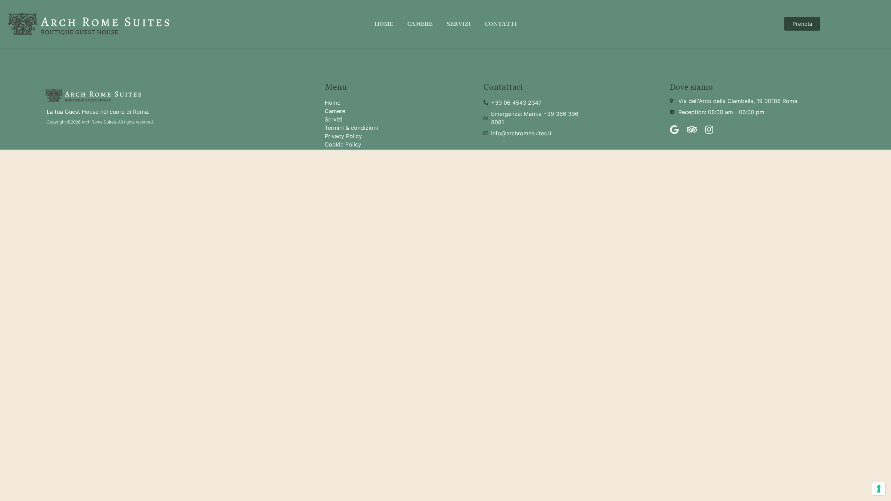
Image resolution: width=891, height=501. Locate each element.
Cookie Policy (343, 144)
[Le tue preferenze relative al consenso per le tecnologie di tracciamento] (878, 488)
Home (383, 24)
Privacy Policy (343, 136)
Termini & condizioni (351, 127)
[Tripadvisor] (691, 129)
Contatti (501, 24)
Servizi (459, 24)
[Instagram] (708, 129)
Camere (420, 24)
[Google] (674, 129)
